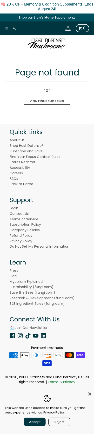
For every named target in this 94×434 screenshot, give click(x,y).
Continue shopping (47, 101)
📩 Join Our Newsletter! (29, 327)
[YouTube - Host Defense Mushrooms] (36, 335)
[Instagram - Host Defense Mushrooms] (20, 335)
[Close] (89, 393)
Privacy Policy (54, 412)
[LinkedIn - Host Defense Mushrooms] (43, 335)
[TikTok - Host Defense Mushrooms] (28, 335)
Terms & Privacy (61, 382)
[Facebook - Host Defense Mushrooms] (12, 335)
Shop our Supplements (47, 17)
